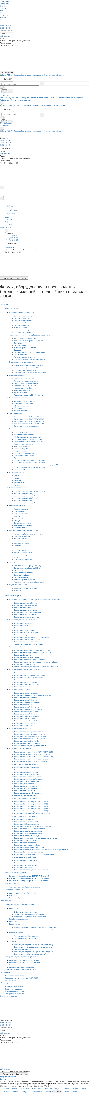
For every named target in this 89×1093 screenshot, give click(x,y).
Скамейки (17, 545)
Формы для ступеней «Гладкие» (26, 697)
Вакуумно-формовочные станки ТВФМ (24, 960)
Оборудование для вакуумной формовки (20, 956)
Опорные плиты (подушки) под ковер (28, 439)
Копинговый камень (17, 472)
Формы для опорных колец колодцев (28, 831)
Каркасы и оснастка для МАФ (25, 795)
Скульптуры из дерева (13, 989)
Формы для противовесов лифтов (27, 845)
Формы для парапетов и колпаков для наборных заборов (36, 662)
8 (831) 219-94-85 (6, 25)
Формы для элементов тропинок (26, 617)
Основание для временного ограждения (29, 460)
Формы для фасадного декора (25, 682)
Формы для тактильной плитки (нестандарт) (30, 761)
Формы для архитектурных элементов (24, 764)
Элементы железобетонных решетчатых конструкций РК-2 (36, 465)
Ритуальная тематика (17, 505)
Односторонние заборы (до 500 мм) (27, 568)
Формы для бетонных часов (24, 790)
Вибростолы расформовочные (25, 912)
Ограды (17, 520)
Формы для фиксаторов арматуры (27, 835)
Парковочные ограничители (24, 444)
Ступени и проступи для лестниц (22, 312)
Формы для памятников (23, 623)
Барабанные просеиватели (19, 919)
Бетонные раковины (21, 538)
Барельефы (18, 548)
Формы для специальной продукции (23, 816)
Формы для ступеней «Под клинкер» (28, 709)
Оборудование (6, 900)
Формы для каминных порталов (26, 772)
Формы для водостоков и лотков (26, 610)
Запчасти (13, 941)
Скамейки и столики (21, 527)
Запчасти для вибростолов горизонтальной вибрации (34, 944)
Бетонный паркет (20, 345)
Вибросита (13, 921)
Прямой (17, 475)
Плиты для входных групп (23, 332)
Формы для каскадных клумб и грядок (28, 779)
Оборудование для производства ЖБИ (20, 904)
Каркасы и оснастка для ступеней (27, 711)
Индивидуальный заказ (18, 584)
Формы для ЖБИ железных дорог (26, 824)
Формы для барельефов (23, 770)
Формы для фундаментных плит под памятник (31, 637)
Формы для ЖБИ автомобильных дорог (29, 847)
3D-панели (18, 408)
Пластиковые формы (13, 595)
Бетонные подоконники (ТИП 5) (26, 503)
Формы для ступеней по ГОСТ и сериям (29, 721)
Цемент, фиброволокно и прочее (22, 898)
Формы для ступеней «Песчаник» (27, 707)
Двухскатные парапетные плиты (26, 381)
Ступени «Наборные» (22, 325)
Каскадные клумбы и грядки (24, 552)
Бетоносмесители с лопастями (25, 938)
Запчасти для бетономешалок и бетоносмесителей (33, 947)
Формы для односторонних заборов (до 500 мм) (32, 652)
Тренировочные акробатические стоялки (24, 887)
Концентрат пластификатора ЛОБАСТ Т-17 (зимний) (29, 876)
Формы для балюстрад (22, 655)
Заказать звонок (6, 31)
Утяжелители (19, 557)
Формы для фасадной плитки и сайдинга (29, 675)
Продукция (4, 304)
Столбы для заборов (22, 575)
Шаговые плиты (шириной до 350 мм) (28, 365)
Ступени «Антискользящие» (24, 316)
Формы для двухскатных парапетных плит (30, 734)
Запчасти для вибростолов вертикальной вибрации (33, 951)
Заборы (12, 562)
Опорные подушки (21, 448)
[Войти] (1, 190)
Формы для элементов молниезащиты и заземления (34, 854)
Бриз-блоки (18, 590)
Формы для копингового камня (25, 860)
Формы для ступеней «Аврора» (26, 693)
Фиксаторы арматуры (22, 446)
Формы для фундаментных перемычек (29, 639)
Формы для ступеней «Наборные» (27, 702)
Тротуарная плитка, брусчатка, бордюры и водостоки (29, 335)
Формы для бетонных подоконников (23, 798)
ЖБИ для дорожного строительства (27, 437)
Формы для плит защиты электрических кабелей (32, 826)
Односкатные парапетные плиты (26, 383)
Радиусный (18, 480)
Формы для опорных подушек (25, 840)
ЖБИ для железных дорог (23, 434)
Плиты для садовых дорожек (25, 370)
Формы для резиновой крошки (25, 865)
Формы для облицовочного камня (27, 684)
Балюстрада (18, 570)
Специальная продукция (19, 429)
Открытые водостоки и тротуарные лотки (29, 352)
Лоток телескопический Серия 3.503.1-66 (29, 462)
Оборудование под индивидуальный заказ (21, 969)
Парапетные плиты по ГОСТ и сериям (28, 395)
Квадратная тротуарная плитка (26, 338)
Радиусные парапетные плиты (25, 385)
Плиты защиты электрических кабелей (28, 441)
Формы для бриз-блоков (23, 867)
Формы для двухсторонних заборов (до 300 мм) (32, 650)
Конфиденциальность (8, 1076)
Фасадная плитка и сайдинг (24, 401)
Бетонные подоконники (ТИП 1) (26, 493)
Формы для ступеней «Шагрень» (26, 716)
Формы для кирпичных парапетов (27, 743)
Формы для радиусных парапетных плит (29, 738)
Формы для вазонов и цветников (26, 767)
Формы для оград (20, 635)
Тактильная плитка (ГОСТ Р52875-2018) (29, 419)
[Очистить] (42, 84)
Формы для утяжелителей (24, 783)
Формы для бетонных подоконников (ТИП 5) (31, 811)
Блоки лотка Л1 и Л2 (21, 432)
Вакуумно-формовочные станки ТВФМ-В (24, 962)
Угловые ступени (20, 327)
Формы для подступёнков (23, 725)
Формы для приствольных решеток (27, 774)
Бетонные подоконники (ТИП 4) (26, 500)
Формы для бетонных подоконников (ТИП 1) (31, 801)
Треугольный (19, 482)
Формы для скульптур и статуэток (26, 781)
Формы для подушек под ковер (26, 842)
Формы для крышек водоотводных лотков (29, 863)
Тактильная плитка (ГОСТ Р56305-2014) (29, 423)
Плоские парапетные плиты (24, 378)
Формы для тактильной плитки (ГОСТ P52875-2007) (33, 754)
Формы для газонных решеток (25, 614)
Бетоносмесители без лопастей (26, 936)
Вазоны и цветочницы (22, 536)
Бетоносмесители (16, 932)
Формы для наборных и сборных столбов (29, 659)
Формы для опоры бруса (23, 819)
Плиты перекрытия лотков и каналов (28, 593)
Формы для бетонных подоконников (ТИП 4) (31, 808)
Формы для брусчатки (22, 607)
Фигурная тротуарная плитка (25, 347)
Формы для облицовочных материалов (24, 669)
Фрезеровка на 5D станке (14, 993)
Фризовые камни (20, 392)
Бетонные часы (20, 550)
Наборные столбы (21, 577)
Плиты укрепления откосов (24, 455)
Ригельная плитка (20, 354)
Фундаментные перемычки (24, 525)
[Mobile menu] (2, 128)
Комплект (17, 485)
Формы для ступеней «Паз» (24, 704)
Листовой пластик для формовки (21, 967)
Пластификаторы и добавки (15, 872)
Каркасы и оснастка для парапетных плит (30, 745)
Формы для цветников (22, 628)
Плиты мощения (20, 511)
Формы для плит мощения (24, 630)
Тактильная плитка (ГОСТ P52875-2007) (29, 421)
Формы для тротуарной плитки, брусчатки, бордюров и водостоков (34, 599)
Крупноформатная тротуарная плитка (28, 340)
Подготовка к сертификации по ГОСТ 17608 (21, 978)
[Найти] (10, 91)
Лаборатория (5, 972)
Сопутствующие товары (14, 889)
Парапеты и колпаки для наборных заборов (30, 582)
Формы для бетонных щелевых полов (28, 852)
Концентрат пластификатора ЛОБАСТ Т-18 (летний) (29, 880)
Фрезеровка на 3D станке (14, 991)
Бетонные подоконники (18, 487)
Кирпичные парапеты (22, 390)
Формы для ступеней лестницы (21, 689)
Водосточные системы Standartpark (22, 893)
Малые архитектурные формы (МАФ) (23, 530)
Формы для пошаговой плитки (25, 605)
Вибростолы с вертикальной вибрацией (29, 914)
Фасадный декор (20, 410)
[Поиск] (2, 187)
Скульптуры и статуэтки (23, 541)
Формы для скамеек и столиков (26, 641)
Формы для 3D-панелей (23, 673)
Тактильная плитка (16, 413)
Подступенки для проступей (24, 330)
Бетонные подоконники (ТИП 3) (26, 498)
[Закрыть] (1, 198)
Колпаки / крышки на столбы (24, 579)
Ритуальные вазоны (21, 513)
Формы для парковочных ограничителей (29, 828)
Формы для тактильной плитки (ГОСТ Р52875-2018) (33, 752)
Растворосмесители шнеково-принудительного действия (35, 930)
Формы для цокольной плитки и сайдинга (29, 677)
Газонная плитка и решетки (24, 357)
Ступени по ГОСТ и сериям (24, 323)
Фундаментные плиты (22, 523)
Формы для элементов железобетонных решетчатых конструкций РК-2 (41, 849)
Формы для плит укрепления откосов (28, 833)
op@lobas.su (5, 36)
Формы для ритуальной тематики (22, 619)
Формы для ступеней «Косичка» (26, 700)
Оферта (3, 1079)
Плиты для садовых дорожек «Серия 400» (30, 372)
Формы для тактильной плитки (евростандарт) (31, 759)
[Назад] (6, 230)
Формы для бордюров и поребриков (27, 612)
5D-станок (4, 983)
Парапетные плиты (16, 375)
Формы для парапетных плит (20, 728)
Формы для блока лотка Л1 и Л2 (26, 821)
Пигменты (13, 895)
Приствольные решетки (23, 559)
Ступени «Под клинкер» (23, 320)
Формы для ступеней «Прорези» (26, 714)
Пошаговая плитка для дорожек (21, 362)
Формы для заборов (17, 647)
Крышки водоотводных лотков (25, 588)
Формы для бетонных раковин (25, 788)
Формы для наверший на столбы (26, 741)
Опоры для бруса (20, 469)
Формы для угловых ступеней (25, 718)
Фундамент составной (22, 458)
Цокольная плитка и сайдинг (25, 403)
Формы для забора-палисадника (26, 657)
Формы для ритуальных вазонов (26, 632)
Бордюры (17, 350)
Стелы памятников (21, 509)
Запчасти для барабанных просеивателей (30, 954)
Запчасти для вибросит (23, 949)
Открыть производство (8, 996)
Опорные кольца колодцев (24, 453)
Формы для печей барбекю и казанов (28, 776)
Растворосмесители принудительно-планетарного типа (35, 927)
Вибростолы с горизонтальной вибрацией (30, 916)
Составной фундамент (22, 555)
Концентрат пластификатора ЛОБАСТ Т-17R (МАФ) (29, 878)
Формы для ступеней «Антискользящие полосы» (32, 695)
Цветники (17, 516)
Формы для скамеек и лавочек (25, 786)
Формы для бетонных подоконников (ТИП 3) (31, 806)
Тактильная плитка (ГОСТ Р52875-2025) (29, 417)
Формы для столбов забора (24, 664)
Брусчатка (18, 343)
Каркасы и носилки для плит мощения (28, 644)
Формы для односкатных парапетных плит (30, 736)
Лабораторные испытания (15, 975)
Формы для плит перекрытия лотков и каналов (31, 869)
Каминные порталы (21, 543)
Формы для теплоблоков (23, 686)
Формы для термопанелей (24, 680)
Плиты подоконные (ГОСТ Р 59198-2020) (29, 491)
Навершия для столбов (23, 388)
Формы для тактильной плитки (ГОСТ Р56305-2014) (33, 756)
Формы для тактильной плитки (21, 748)
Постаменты (18, 518)
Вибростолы (14, 908)
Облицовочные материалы (19, 397)
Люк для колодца (20, 451)
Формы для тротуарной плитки (25, 603)
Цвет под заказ (10, 980)
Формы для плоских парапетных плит (28, 731)
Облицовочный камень (22, 406)
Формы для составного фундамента (27, 793)
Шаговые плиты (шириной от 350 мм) (28, 368)
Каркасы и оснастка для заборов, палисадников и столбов (36, 666)
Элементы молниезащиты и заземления (29, 467)
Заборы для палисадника (23, 572)
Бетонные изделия (12, 308)
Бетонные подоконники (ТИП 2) (26, 496)
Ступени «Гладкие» (21, 318)
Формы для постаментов (23, 625)
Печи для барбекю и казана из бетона (28, 534)
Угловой (17, 478)
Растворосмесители (17, 924)
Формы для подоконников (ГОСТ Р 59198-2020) (32, 813)
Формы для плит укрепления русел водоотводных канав (35, 838)
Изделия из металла (13, 883)
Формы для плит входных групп (26, 723)
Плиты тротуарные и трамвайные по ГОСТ (30, 359)
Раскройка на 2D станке (14, 986)
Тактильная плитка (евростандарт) (27, 426)
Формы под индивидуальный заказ (22, 857)
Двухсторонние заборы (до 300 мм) (27, 565)
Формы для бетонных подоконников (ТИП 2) (31, 804)
